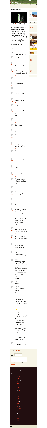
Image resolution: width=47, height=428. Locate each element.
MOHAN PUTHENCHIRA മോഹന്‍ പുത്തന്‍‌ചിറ (12, 231)
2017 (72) (31, 64)
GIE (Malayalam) (18, 370)
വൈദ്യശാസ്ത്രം (18, 416)
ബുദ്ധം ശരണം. (19, 390)
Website (12, 355)
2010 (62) (31, 70)
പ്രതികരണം (31, 4)
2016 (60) (31, 65)
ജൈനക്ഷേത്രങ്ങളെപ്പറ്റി (16, 23)
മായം (17, 411)
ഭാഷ (17, 409)
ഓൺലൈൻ (18, 378)
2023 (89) (31, 59)
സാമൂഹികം (17, 4)
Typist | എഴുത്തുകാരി (12, 206)
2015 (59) (31, 66)
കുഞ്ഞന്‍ (12, 152)
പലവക (28, 4)
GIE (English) (18, 369)
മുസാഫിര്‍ (12, 180)
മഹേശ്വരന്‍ (19, 391)
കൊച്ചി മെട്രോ (18, 380)
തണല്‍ (12, 174)
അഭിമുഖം (25, 4)
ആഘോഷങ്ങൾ (18, 376)
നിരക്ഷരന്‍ (12, 111)
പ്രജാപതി (12, 253)
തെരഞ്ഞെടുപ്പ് (18, 403)
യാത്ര (14, 4)
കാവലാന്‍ (12, 160)
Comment (12, 356)
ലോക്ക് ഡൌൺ (18, 414)
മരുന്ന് (17, 410)
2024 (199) (31, 58)
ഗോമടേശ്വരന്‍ (19, 389)
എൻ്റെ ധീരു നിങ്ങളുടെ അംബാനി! (33, 27)
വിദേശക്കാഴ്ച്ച (19, 400)
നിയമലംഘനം (18, 404)
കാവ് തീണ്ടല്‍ (19, 387)
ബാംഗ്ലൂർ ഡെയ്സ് (19, 408)
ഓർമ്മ (22, 4)
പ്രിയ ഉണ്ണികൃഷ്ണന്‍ (12, 85)
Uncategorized (18, 373)
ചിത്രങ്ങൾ (18, 383)
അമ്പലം (16, 10)
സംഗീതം (18, 418)
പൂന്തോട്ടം (18, 398)
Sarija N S (12, 64)
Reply (15, 75)
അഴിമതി (18, 375)
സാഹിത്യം (18, 420)
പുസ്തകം (20, 4)
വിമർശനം (18, 415)
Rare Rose (12, 144)
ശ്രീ (11, 126)
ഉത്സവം (18, 394)
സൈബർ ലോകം (18, 422)
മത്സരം (18, 399)
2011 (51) (31, 69)
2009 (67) (31, 71)
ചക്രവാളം (18, 396)
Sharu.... (11, 237)
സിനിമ (17, 421)
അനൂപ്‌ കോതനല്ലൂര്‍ (12, 101)
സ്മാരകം (18, 401)
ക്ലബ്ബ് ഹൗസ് (18, 381)
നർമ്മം (17, 405)
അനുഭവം (18, 374)
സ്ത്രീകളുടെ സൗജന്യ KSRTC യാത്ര (33, 30)
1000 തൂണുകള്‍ (19, 385)
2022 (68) (31, 60)
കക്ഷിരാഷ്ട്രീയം (18, 379)
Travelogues (11, 4)
